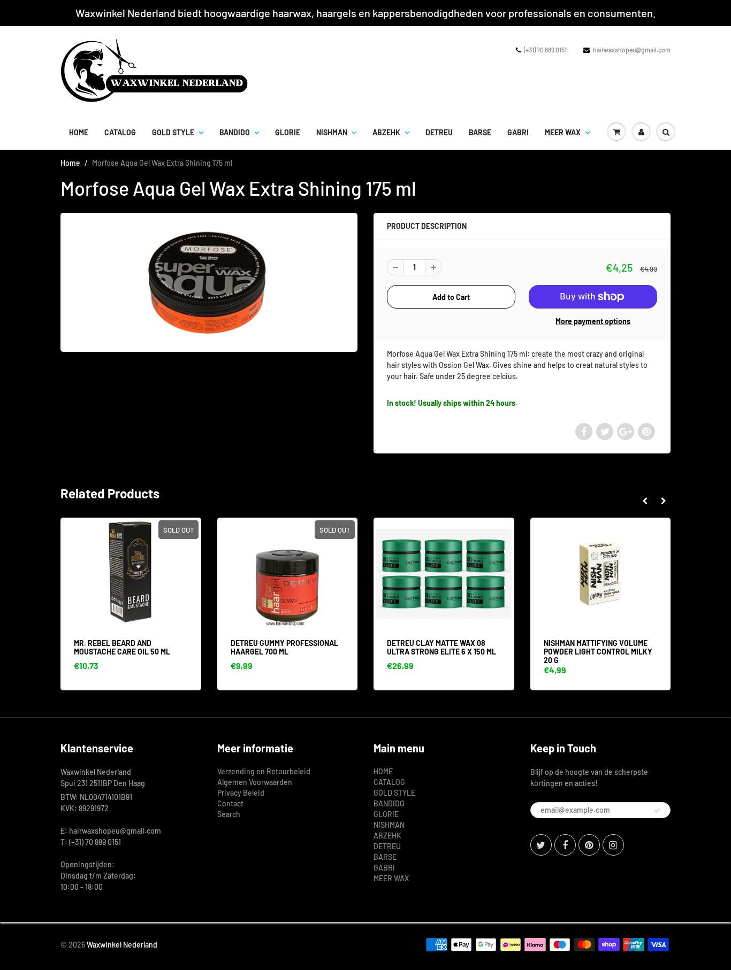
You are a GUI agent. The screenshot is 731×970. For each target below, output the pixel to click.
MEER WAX (563, 132)
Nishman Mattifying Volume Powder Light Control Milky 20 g (598, 651)
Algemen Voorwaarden (254, 782)
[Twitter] (541, 845)
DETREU (439, 132)
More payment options (592, 321)
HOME (78, 132)
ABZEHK (386, 132)
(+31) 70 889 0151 (545, 49)
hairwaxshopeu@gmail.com (632, 49)
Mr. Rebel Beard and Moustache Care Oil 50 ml (122, 647)
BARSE (480, 132)
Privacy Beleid (240, 792)
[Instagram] (613, 845)
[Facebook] (565, 845)
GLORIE (287, 132)
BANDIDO (234, 132)
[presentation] (644, 501)
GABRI (518, 132)
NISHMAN (331, 132)
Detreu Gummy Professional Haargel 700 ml (284, 647)
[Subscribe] (657, 810)
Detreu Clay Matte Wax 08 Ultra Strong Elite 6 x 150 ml (441, 647)
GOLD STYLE (173, 132)
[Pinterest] (589, 845)
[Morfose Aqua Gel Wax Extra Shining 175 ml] (209, 281)
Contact (230, 803)
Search (228, 814)
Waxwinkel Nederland (122, 944)
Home (70, 162)
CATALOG (120, 132)
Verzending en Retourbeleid (263, 771)
